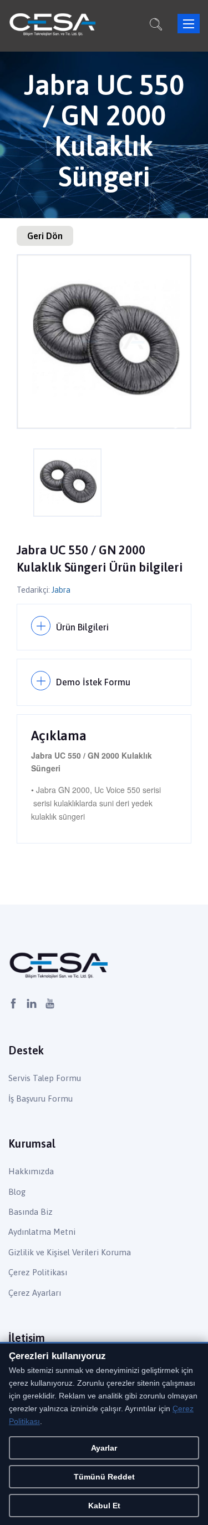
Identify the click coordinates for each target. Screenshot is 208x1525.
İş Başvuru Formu (40, 1098)
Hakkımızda (31, 1171)
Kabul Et (104, 1505)
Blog (17, 1191)
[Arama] (156, 26)
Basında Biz (30, 1211)
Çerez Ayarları (34, 1292)
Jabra (61, 589)
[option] (104, 341)
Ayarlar (104, 1447)
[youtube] (50, 1004)
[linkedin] (32, 1004)
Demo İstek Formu (93, 682)
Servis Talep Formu (44, 1078)
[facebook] (13, 1004)
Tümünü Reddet (104, 1476)
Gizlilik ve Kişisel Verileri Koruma (69, 1252)
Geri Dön (45, 236)
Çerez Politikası (37, 1272)
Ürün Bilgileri (82, 627)
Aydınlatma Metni (41, 1231)
